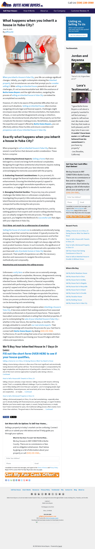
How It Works (29, 10)
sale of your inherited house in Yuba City (41, 319)
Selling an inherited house (33, 106)
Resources (35, 490)
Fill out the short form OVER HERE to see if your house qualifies (30, 355)
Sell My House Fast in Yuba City (76, 303)
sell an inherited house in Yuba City (33, 148)
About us (44, 10)
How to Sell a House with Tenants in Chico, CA (19, 378)
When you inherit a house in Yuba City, (18, 77)
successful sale (45, 217)
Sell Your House (16, 490)
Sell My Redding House (74, 300)
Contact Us (68, 490)
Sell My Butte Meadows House (76, 273)
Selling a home (39, 158)
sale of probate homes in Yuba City (29, 251)
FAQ (62, 490)
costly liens (17, 272)
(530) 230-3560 (85, 3)
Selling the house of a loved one (16, 230)
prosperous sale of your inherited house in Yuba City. (24, 130)
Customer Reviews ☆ (80, 10)
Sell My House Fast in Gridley (76, 280)
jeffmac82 (9, 32)
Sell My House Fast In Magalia (76, 283)
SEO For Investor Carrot (52, 518)
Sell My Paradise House (74, 296)
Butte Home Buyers (11, 92)
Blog (75, 490)
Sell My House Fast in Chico (75, 276)
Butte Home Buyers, (43, 124)
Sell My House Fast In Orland (76, 290)
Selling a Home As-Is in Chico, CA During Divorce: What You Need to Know (28, 361)
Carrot (60, 546)
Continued (6, 374)
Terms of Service (42, 468)
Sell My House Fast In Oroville (76, 293)
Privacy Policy (54, 468)
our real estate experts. (42, 325)
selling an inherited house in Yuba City (27, 95)
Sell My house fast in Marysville (76, 286)
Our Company (59, 10)
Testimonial (55, 490)
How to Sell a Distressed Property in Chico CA (18, 396)
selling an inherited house (26, 86)
